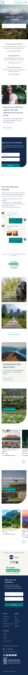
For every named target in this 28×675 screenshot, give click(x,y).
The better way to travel (14, 62)
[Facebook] (3, 649)
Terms (16, 623)
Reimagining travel (7, 623)
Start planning (18, 2)
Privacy (16, 619)
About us (5, 634)
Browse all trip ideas (9, 409)
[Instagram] (6, 649)
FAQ (16, 616)
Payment (17, 626)
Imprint (5, 638)
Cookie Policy (18, 621)
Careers (5, 636)
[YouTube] (12, 649)
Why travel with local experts (14, 50)
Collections (5, 619)
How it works (6, 626)
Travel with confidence (14, 74)
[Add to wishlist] (19, 431)
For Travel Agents (7, 641)
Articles (5, 621)
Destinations (6, 616)
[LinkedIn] (9, 649)
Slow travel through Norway (9, 530)
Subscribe (10, 165)
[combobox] (13, 26)
